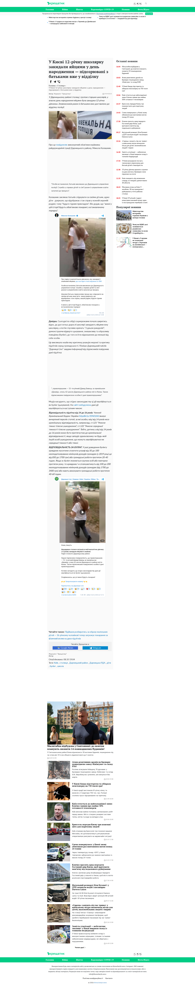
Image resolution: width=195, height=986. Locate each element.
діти (109, 663)
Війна (65, 9)
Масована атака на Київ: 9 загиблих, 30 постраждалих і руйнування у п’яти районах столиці (133, 190)
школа (60, 666)
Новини (126, 9)
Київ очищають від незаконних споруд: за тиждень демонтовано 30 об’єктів (134, 181)
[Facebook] (51, 82)
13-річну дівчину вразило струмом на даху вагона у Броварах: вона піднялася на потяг (135, 172)
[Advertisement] (97, 42)
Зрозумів (149, 14)
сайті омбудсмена (82, 405)
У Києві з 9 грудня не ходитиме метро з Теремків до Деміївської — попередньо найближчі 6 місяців (72, 22)
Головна (50, 9)
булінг (53, 666)
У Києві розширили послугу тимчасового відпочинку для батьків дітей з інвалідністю (132, 163)
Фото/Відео (143, 9)
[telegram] (137, 3)
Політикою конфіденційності (105, 13)
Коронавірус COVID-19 (102, 9)
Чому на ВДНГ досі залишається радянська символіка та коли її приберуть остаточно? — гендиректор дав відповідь (122, 17)
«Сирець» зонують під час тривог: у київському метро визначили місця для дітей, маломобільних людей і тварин (134, 144)
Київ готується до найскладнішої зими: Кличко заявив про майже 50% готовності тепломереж (134, 97)
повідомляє (61, 145)
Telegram (97, 648)
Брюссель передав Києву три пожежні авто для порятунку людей (133, 106)
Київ (56, 663)
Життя (79, 9)
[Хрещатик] (55, 3)
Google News (67, 648)
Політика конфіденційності (93, 978)
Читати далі (79, 947)
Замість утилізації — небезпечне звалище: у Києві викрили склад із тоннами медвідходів (134, 154)
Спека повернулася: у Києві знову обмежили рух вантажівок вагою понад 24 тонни (134, 115)
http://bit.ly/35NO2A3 (89, 416)
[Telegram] (55, 82)
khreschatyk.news (100, 982)
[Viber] (59, 82)
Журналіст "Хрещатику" (62, 94)
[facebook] (134, 3)
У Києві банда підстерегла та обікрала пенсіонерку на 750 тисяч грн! (135, 89)
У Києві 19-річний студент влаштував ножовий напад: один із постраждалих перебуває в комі (134, 200)
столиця (64, 663)
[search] (146, 3)
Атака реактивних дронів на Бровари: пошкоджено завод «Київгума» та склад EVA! (133, 80)
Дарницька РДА (97, 663)
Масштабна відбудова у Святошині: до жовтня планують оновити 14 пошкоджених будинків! (134, 70)
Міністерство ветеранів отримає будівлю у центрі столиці (70, 17)
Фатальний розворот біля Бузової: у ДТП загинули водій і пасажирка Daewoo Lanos (134, 135)
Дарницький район (78, 663)
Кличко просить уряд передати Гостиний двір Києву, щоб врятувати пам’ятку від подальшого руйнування (133, 125)
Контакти (108, 978)
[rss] (140, 3)
